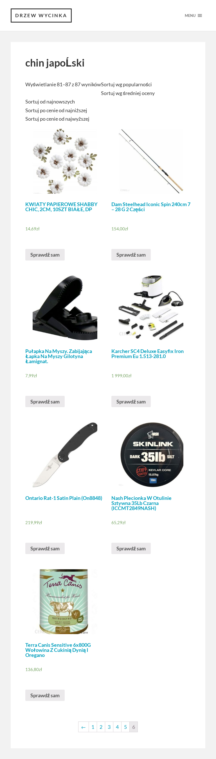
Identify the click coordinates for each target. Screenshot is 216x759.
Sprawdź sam (45, 254)
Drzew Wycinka (41, 15)
